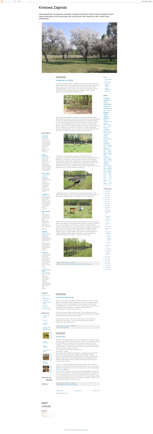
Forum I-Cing (46, 295)
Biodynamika (106, 180)
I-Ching (109, 167)
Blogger (86, 429)
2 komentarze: (73, 325)
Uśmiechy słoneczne (65, 297)
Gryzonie (109, 170)
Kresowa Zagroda (53, 7)
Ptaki (110, 146)
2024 (106, 195)
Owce (105, 178)
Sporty (110, 178)
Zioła (105, 154)
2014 (106, 261)
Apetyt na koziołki (51, 335)
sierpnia (108, 223)
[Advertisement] (99, 280)
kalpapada (44, 231)
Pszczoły (75, 384)
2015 (106, 259)
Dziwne (106, 140)
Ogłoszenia (106, 162)
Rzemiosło (106, 134)
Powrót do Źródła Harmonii (107, 85)
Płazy (109, 184)
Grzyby (105, 168)
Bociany (105, 177)
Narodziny (106, 129)
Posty (45, 413)
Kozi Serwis (46, 300)
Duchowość (107, 143)
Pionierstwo (80, 264)
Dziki (110, 177)
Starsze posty (96, 390)
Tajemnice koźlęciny (45, 323)
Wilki (110, 183)
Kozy (109, 110)
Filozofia (106, 127)
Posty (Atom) (65, 393)
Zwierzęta (89, 264)
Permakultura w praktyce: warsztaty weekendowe (46, 234)
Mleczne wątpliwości (45, 346)
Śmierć (109, 150)
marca (108, 249)
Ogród (69, 264)
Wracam (44, 214)
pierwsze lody (59, 369)
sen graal (45, 305)
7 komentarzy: (73, 383)
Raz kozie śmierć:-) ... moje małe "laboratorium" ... (46, 176)
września (108, 219)
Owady (105, 156)
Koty (105, 146)
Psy (105, 151)
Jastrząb (109, 168)
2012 (106, 265)
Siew (105, 159)
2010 (106, 269)
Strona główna (77, 390)
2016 (106, 257)
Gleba (109, 151)
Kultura (105, 123)
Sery (68, 327)
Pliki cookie (107, 91)
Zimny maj (60, 336)
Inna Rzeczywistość (46, 298)
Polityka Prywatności (108, 89)
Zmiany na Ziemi (47, 308)
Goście (105, 132)
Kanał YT (105, 184)
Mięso (109, 139)
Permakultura (74, 264)
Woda (105, 150)
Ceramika (106, 164)
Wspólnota (106, 118)
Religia (109, 159)
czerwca (108, 228)
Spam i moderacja (46, 272)
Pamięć (109, 153)
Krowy (105, 173)
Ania (105, 167)
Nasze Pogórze (46, 173)
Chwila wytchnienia (46, 342)
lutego (108, 251)
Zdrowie (107, 106)
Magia (105, 153)
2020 (106, 203)
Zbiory (106, 114)
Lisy (104, 171)
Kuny (110, 181)
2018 (106, 207)
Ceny (110, 126)
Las (67, 264)
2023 (106, 197)
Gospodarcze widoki (64, 80)
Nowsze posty (59, 390)
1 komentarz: (73, 262)
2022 (106, 199)
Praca (71, 384)
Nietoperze (106, 183)
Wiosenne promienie (51, 369)
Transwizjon (46, 307)
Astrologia (106, 148)
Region (106, 112)
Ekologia (106, 142)
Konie (105, 174)
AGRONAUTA (45, 194)
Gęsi (105, 145)
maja (107, 231)
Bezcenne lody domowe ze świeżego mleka (47, 329)
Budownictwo (63, 264)
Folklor (105, 161)
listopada (108, 211)
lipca (107, 226)
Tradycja (106, 121)
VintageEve (45, 252)
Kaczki (109, 161)
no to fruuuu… (45, 195)
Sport (105, 170)
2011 (106, 267)
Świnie (109, 165)
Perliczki (109, 173)
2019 (106, 205)
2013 (106, 263)
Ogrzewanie (107, 124)
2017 (106, 210)
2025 (106, 193)
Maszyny (109, 145)
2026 (106, 191)
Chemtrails (108, 171)
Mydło (110, 175)
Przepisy (106, 137)
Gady (105, 181)
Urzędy (105, 139)
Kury (110, 121)
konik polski (45, 136)
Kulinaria (107, 100)
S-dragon (44, 254)
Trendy (105, 135)
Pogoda (85, 264)
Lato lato (45, 320)
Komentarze (47, 416)
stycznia (108, 253)
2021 (106, 201)
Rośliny (106, 120)
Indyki (61, 327)
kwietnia (108, 245)
